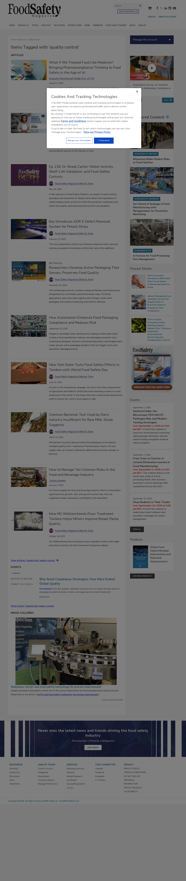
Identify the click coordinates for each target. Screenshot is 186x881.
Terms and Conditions (73, 121)
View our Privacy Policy (97, 132)
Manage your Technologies (79, 140)
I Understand (103, 140)
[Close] (137, 91)
